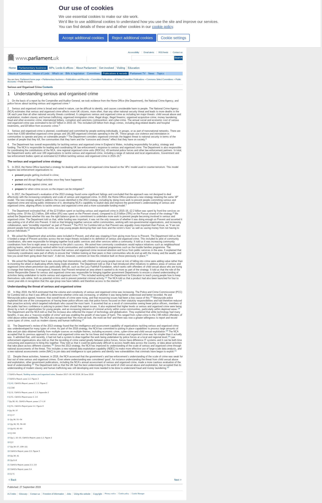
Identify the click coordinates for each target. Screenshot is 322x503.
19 (169, 337)
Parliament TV (138, 73)
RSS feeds (163, 52)
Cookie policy (124, 494)
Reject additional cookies (132, 38)
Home (12, 67)
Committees (93, 73)
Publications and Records (77, 79)
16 (179, 309)
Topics (160, 73)
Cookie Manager (138, 494)
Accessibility (133, 52)
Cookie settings (173, 38)
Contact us (178, 52)
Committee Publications (101, 79)
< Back (12, 479)
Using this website (82, 494)
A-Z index (11, 494)
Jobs (69, 494)
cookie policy (162, 27)
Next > (177, 479)
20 (53, 345)
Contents (47, 87)
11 (147, 255)
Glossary (23, 494)
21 (175, 351)
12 (79, 275)
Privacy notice (110, 494)
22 (33, 364)
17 (83, 320)
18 (167, 331)
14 (120, 280)
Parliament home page (30, 79)
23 (168, 367)
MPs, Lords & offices (61, 67)
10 (29, 230)
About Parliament (86, 67)
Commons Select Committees (159, 79)
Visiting (121, 67)
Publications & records (115, 73)
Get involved (106, 67)
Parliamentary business (32, 67)
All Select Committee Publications (129, 79)
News (151, 73)
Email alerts (149, 52)
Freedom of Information (53, 494)
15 (151, 297)
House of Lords (41, 73)
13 (106, 278)
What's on (57, 73)
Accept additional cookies (83, 38)
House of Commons (19, 73)
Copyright (97, 494)
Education (134, 67)
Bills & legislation (75, 73)
